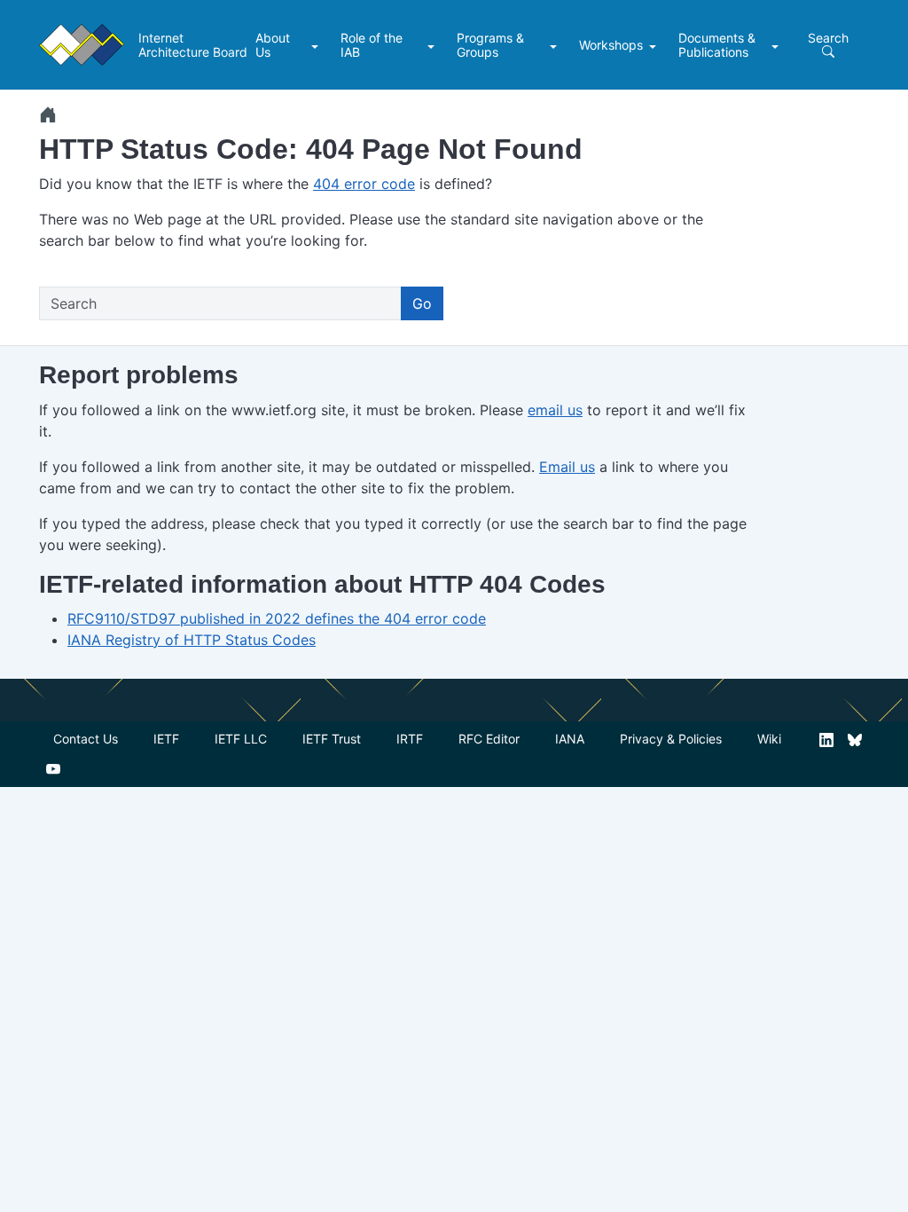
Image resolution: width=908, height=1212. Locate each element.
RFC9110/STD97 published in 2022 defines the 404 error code (276, 618)
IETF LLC (241, 738)
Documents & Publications (716, 44)
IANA (569, 738)
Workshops (611, 44)
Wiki (769, 738)
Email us (567, 467)
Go (422, 303)
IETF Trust (331, 738)
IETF (166, 738)
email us (555, 410)
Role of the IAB (371, 44)
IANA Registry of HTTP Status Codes (191, 640)
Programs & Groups (490, 44)
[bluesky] (855, 738)
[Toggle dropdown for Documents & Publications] (777, 45)
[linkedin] (826, 738)
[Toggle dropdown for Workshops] (655, 45)
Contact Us (85, 738)
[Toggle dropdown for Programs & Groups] (555, 45)
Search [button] (828, 37)
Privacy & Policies (671, 738)
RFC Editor (489, 738)
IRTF (409, 738)
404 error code (364, 184)
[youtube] (53, 767)
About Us (272, 44)
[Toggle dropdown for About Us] (317, 45)
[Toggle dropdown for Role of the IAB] (433, 45)
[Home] (48, 114)
